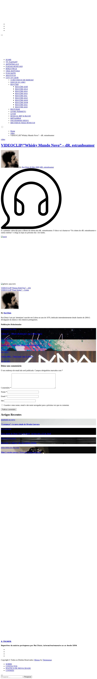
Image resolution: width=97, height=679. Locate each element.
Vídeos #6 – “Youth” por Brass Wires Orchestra (20, 345)
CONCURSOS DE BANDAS (21, 80)
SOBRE (9, 664)
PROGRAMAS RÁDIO (19, 121)
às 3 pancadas (6, 429)
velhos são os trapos (8, 438)
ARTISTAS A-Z (12, 64)
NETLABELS (15, 118)
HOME (8, 60)
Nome (4, 392)
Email (4, 396)
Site (2, 401)
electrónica (5, 329)
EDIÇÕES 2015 (21, 107)
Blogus (37, 660)
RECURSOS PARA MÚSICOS (22, 123)
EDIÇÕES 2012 (21, 94)
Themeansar (47, 660)
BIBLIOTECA (11, 69)
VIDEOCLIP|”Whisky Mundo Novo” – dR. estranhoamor (48, 145)
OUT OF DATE (12, 78)
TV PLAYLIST (11, 62)
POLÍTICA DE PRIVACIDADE (18, 668)
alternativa (5, 340)
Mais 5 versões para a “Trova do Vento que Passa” (21, 452)
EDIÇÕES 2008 (21, 103)
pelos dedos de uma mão (10, 448)
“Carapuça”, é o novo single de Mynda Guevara (20, 424)
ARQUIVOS (11, 75)
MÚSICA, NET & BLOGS (20, 116)
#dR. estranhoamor (47, 167)
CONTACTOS (11, 666)
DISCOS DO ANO (17, 82)
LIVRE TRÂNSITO (18, 112)
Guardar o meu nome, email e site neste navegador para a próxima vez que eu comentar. (36, 405)
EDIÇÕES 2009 (21, 100)
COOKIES (10, 670)
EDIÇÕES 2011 (21, 96)
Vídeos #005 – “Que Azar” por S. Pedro (17, 357)
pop (2, 352)
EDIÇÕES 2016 (21, 105)
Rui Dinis (26, 167)
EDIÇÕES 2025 (21, 87)
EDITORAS (15, 109)
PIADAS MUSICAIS (14, 66)
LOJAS (13, 114)
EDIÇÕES (14, 84)
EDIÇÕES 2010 (21, 98)
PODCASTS (11, 73)
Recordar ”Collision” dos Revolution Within (18, 443)
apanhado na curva (8, 420)
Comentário (6, 388)
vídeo (3, 139)
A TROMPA (34, 9)
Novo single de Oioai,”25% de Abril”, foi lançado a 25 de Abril (26, 434)
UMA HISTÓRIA (13, 71)
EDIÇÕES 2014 (21, 89)
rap (10, 329)
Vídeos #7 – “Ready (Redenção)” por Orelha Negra (21, 334)
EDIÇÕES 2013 (21, 91)
